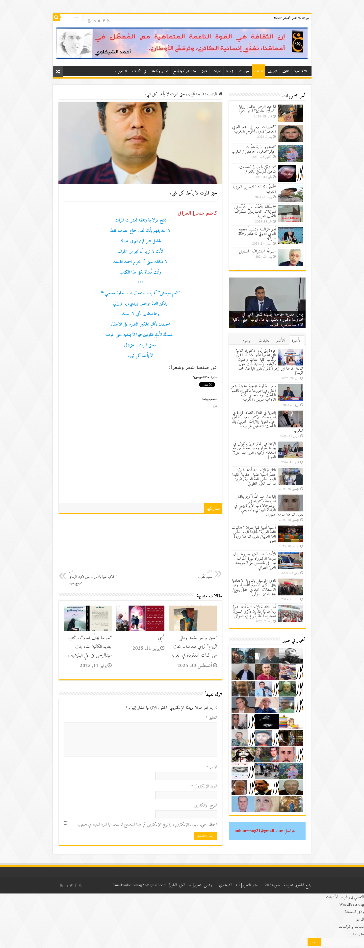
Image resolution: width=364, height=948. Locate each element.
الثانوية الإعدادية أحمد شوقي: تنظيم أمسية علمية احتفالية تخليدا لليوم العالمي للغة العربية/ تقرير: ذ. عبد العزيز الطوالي (254, 477)
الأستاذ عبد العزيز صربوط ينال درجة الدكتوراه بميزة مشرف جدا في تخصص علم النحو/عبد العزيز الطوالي (254, 561)
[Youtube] (89, 20)
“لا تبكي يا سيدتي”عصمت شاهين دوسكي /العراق (257, 169)
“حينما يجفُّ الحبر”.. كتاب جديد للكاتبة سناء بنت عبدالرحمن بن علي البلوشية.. (90, 647)
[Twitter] (99, 20)
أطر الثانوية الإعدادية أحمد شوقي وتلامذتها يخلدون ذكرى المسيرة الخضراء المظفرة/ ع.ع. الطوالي (254, 612)
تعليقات (264, 340)
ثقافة (260, 71)
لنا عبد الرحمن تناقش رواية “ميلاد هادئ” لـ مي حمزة (257, 109)
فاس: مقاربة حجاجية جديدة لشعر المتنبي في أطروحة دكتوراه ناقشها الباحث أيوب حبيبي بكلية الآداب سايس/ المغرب (268, 320)
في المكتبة (140, 71)
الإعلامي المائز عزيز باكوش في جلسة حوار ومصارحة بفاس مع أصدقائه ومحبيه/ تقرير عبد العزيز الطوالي (254, 450)
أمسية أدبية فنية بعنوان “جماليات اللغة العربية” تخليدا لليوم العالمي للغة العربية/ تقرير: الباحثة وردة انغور (254, 534)
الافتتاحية (300, 71)
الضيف (272, 71)
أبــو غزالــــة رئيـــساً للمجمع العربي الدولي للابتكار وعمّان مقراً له (257, 234)
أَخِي (161, 638)
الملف (285, 71)
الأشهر (280, 340)
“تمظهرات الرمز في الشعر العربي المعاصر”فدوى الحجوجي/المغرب (254, 129)
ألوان (191, 94)
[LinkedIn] (94, 20)
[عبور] (182, 43)
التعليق (211, 718)
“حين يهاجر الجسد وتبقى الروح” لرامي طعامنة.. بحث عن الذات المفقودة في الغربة (194, 647)
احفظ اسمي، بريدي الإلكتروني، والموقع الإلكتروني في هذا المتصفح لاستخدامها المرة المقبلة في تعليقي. (147, 824)
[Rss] (108, 20)
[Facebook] (103, 20)
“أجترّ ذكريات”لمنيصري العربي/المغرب (254, 189)
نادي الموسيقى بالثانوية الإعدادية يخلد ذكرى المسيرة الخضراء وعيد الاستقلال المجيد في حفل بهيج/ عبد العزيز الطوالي (254, 587)
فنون (204, 71)
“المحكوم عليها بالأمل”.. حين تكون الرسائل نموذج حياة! (93, 577)
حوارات (244, 71)
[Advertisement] (140, 465)
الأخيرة (297, 340)
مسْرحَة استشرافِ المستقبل (257, 251)
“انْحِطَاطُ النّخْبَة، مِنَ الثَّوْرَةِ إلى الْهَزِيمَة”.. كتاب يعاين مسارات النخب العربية (255, 212)
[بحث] (56, 17)
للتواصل (122, 71)
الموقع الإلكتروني (205, 805)
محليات (216, 71)
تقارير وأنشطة (160, 71)
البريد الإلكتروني (204, 786)
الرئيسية (212, 94)
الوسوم (247, 340)
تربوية (230, 71)
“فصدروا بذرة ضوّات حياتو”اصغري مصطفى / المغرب (254, 149)
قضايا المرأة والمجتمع (184, 71)
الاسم (212, 767)
